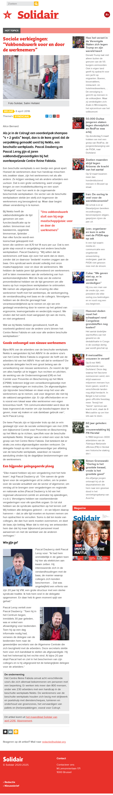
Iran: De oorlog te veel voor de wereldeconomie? (97, 198)
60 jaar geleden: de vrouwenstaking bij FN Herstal (98, 428)
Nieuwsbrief (12, 785)
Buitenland (27, 23)
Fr (107, 15)
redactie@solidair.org (54, 741)
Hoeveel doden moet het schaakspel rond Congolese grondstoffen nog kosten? (97, 319)
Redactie (10, 782)
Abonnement (24, 720)
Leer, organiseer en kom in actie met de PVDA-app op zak (97, 233)
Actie (43, 23)
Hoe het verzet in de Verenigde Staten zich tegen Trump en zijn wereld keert (97, 44)
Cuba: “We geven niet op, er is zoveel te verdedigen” (97, 278)
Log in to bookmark (5, 731)
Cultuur (74, 23)
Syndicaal (22, 116)
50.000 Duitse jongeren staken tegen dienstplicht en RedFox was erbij (97, 125)
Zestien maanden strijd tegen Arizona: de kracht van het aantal (97, 164)
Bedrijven (58, 23)
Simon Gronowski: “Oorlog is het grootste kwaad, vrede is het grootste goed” (97, 467)
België (10, 23)
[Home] (16, 761)
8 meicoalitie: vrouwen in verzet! (97, 357)
